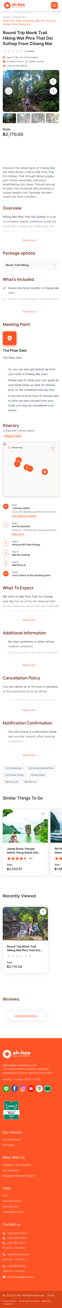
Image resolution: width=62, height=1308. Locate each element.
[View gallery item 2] (23, 118)
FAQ (5, 1195)
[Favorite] (53, 81)
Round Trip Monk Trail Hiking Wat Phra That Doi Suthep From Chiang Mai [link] (29, 22)
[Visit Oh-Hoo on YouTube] (31, 1088)
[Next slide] (53, 91)
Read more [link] (18, 534)
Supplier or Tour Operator (17, 1164)
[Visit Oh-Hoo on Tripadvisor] (47, 1088)
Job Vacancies (11, 1170)
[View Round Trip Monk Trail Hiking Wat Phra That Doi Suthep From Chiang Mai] (25, 923)
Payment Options (12, 1200)
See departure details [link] (24, 515)
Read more (29, 240)
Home (6, 17)
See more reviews (25, 1015)
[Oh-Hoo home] (14, 5)
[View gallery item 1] (9, 118)
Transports (9, 1145)
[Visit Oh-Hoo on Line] (6, 1088)
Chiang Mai (19, 17)
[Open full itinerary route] (52, 448)
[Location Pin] (44, 471)
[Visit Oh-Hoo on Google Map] (39, 1088)
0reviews (29, 51)
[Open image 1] (31, 91)
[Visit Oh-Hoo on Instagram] (22, 1088)
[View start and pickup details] (6, 506)
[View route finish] (6, 574)
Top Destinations (12, 1139)
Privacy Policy (10, 1301)
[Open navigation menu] (54, 5)
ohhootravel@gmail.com (20, 1276)
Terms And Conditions (29, 1301)
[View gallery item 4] (52, 118)
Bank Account (10, 1206)
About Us (46, 1301)
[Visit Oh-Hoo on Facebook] (14, 1088)
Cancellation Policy (13, 1211)
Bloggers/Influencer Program (19, 1175)
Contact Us (8, 1304)
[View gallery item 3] (38, 118)
